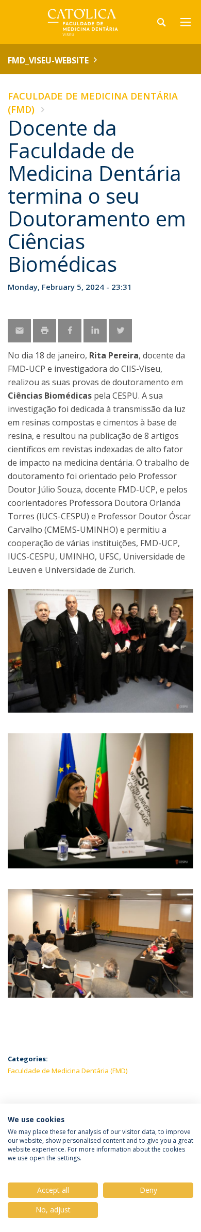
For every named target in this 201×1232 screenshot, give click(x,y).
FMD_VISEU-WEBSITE (48, 60)
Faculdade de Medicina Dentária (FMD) (67, 1070)
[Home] (72, 22)
